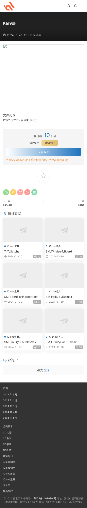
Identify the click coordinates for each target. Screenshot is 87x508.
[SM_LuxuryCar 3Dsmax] (64, 321)
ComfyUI (8, 455)
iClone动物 (9, 461)
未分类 (6, 485)
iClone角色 (9, 473)
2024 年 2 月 (10, 412)
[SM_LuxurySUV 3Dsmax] (22, 321)
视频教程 (8, 491)
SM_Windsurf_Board (59, 251)
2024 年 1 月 (10, 417)
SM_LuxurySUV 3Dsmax (20, 342)
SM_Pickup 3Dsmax (59, 296)
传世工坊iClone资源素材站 (9, 6)
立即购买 (43, 152)
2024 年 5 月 (10, 394)
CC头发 (7, 438)
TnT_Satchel (12, 251)
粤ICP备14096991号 (45, 498)
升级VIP (50, 143)
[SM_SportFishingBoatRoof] (22, 275)
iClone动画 (9, 467)
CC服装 (7, 444)
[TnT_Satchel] (22, 230)
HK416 (7, 205)
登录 (47, 370)
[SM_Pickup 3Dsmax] (64, 275)
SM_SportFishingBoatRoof (21, 296)
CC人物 (7, 432)
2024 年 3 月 (10, 406)
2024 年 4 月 (10, 400)
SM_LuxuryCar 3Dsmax (61, 342)
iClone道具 (34, 35)
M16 (81, 205)
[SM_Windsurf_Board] (64, 230)
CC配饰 (7, 450)
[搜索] (68, 6)
